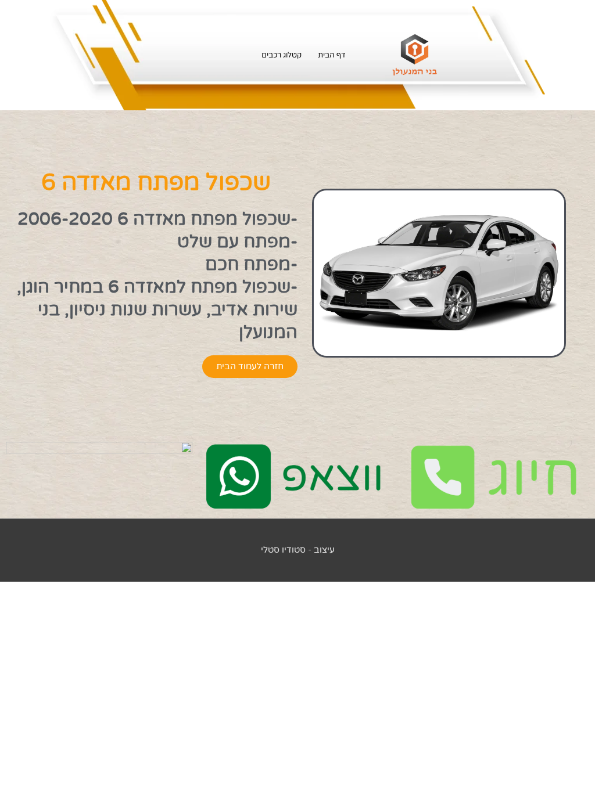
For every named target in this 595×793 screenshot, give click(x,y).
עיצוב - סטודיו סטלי (298, 550)
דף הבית (332, 55)
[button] (250, 366)
